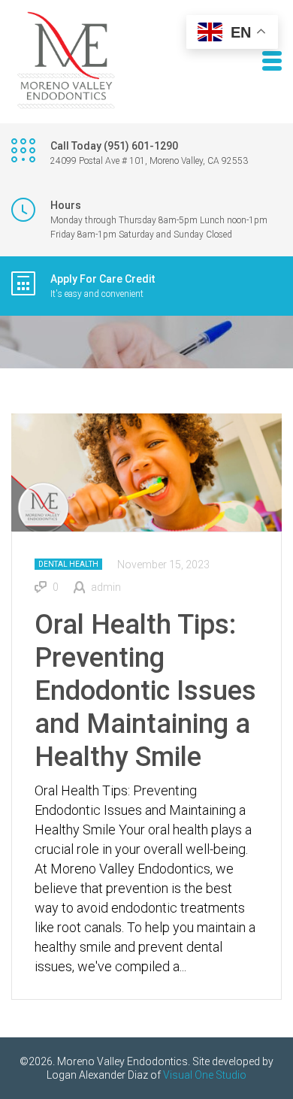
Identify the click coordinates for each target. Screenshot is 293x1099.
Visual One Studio (204, 1075)
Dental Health (68, 564)
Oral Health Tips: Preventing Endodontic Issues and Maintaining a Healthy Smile (145, 691)
